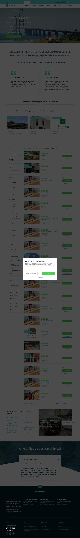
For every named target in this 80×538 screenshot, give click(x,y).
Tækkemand (14, 232)
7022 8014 (10, 528)
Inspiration (49, 5)
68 (62, 403)
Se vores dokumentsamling (63, 529)
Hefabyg (22, 77)
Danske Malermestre (15, 249)
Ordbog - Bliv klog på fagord (64, 527)
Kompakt (46, 148)
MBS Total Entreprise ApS (46, 333)
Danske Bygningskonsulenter (15, 265)
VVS (12, 211)
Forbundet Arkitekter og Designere (15, 271)
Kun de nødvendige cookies (31, 273)
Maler (13, 189)
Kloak (13, 201)
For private (27, 2)
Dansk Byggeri (13, 244)
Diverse (13, 223)
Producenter (60, 526)
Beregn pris (34, 5)
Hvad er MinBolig (27, 530)
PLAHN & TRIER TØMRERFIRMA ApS (48, 320)
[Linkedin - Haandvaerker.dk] (14, 533)
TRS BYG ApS (44, 245)
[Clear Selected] (20, 155)
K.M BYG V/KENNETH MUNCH (47, 308)
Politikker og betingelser (45, 525)
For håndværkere (34, 2)
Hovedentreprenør (15, 216)
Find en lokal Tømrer (13, 36)
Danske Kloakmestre (15, 251)
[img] (63, 5)
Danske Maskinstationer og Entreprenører (16, 261)
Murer (13, 194)
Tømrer (13, 199)
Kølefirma (14, 230)
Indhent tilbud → (67, 158)
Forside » (8, 10)
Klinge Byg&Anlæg (44, 370)
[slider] (15, 160)
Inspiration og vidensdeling (29, 523)
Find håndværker (26, 5)
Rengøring (14, 204)
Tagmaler (13, 235)
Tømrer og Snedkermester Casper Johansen (50, 192)
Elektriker (13, 206)
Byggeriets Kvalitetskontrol (16, 268)
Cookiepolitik (43, 526)
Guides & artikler (61, 523)
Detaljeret (51, 148)
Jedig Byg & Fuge (44, 155)
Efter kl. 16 (12, 298)
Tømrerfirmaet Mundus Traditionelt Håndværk (50, 295)
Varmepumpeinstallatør (16, 228)
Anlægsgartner (15, 180)
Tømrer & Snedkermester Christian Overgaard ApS (51, 357)
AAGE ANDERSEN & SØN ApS (47, 180)
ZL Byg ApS (55, 77)
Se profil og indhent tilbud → (47, 426)
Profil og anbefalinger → (66, 155)
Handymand (14, 213)
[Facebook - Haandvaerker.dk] (7, 533)
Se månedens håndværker (29, 527)
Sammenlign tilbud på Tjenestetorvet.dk (45, 530)
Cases (59, 525)
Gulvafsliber (14, 225)
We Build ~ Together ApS (46, 167)
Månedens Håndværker (15, 283)
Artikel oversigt (44, 527)
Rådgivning (14, 220)
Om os (55, 5)
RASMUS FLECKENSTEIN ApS (47, 382)
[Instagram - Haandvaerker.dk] (10, 533)
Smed (13, 196)
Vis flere (10, 237)
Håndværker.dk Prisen (15, 285)
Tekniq (12, 254)
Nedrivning (14, 208)
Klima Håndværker (14, 287)
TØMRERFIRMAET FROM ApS (47, 257)
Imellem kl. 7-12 (13, 292)
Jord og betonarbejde (16, 218)
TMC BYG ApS (44, 395)
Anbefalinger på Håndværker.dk (30, 526)
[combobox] (15, 155)
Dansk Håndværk (14, 246)
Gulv (13, 184)
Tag (12, 192)
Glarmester (14, 182)
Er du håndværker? (27, 525)
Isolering (13, 187)
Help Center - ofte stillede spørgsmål (31, 529)
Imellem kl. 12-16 (13, 295)
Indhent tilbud (41, 5)
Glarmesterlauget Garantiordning (14, 257)
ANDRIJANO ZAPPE (45, 345)
